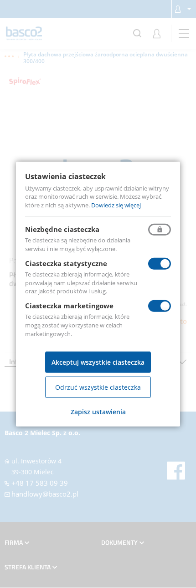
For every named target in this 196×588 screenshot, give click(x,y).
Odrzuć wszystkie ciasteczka (98, 387)
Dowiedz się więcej (116, 205)
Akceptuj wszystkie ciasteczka (98, 362)
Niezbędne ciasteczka (62, 229)
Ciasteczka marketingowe (69, 305)
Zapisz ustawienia (98, 411)
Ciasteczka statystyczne (66, 263)
